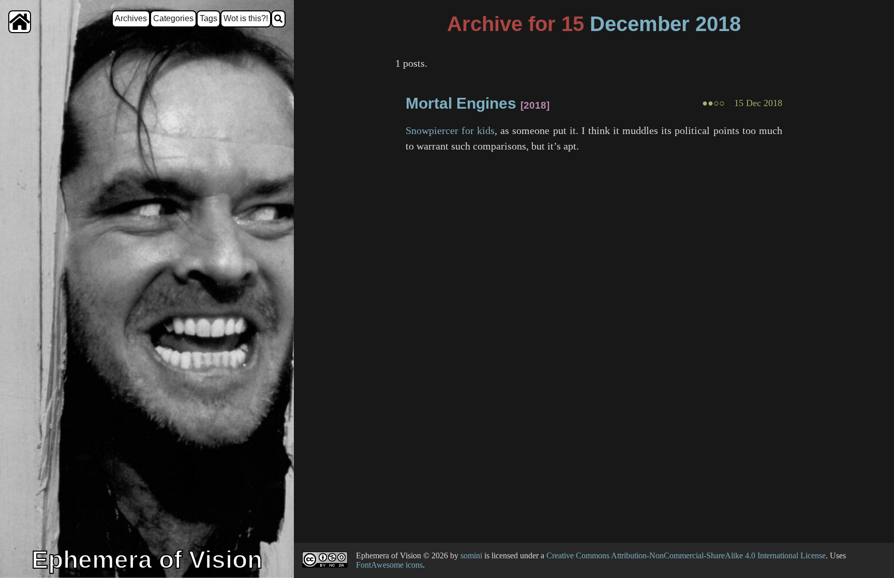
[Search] (278, 18)
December (640, 23)
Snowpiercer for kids (450, 130)
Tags (208, 18)
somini (471, 555)
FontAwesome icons (389, 564)
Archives (131, 18)
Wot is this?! (246, 18)
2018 (718, 23)
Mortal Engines (461, 103)
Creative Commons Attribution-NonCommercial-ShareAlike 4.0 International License (686, 555)
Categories (173, 18)
